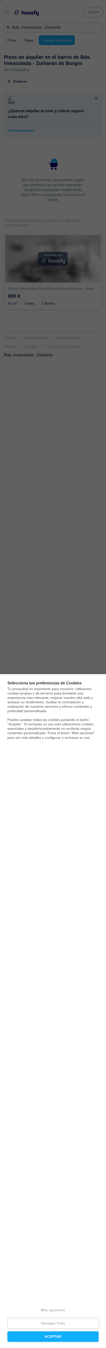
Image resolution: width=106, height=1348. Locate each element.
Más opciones (53, 1310)
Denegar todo (53, 1323)
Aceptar (53, 1336)
